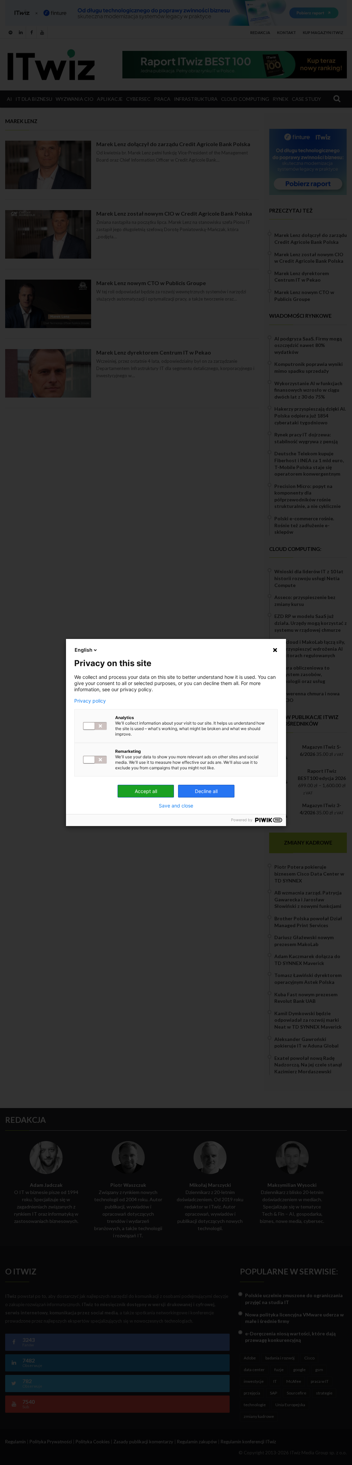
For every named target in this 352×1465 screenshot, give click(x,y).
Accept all (146, 791)
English (83, 650)
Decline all (206, 791)
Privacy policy (90, 701)
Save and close (176, 806)
